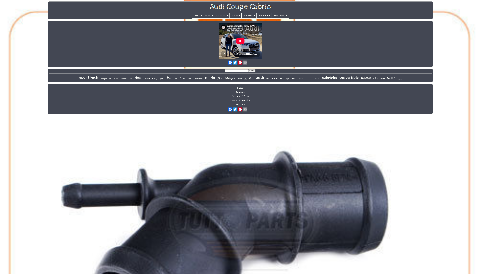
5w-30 (382, 79)
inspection (277, 78)
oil (267, 78)
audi (260, 77)
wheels (366, 78)
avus (130, 79)
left (110, 79)
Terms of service (240, 100)
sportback (88, 78)
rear (176, 79)
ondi (190, 78)
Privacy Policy (240, 96)
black (294, 78)
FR (243, 104)
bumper (104, 79)
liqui (116, 78)
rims (138, 78)
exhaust (124, 78)
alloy (375, 78)
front (183, 78)
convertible (349, 77)
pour (162, 78)
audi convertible (313, 79)
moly (155, 78)
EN (237, 104)
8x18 (240, 79)
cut (251, 78)
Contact (240, 92)
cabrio (210, 77)
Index (240, 88)
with (245, 79)
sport (301, 78)
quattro (198, 79)
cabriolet (329, 77)
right (287, 79)
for (169, 77)
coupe (230, 77)
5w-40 (147, 78)
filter (220, 78)
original (400, 79)
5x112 (391, 78)
